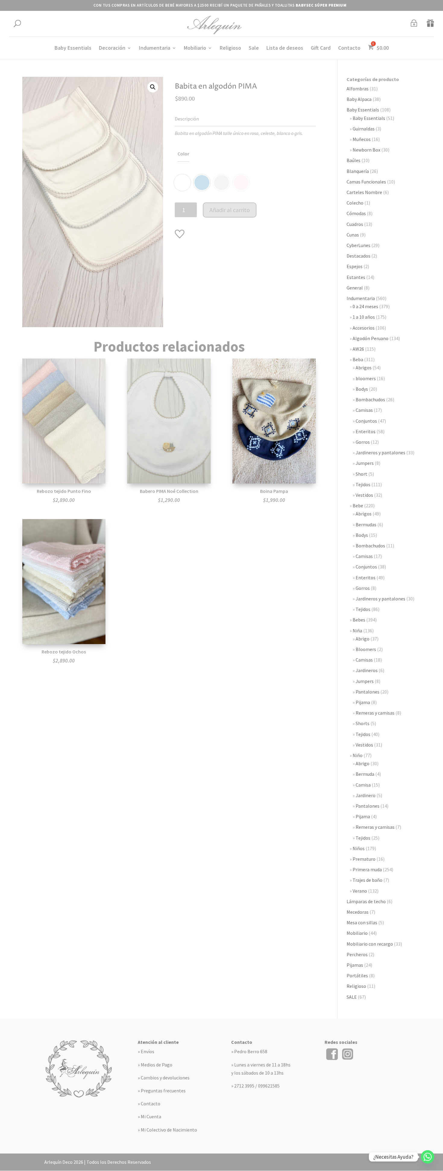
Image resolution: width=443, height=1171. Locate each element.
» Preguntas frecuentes (162, 1091)
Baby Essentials (73, 48)
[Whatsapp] (427, 1156)
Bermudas (366, 524)
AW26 (358, 349)
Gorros (363, 442)
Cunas (353, 235)
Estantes (356, 277)
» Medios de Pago (155, 1065)
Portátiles (357, 975)
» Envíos (146, 1051)
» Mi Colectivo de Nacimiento (167, 1130)
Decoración (112, 48)
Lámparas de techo (366, 901)
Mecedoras (358, 912)
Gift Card (321, 48)
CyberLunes (358, 245)
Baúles (353, 160)
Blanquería (358, 171)
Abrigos (364, 368)
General (355, 288)
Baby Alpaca (359, 99)
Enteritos (365, 431)
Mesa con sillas (362, 922)
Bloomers (366, 649)
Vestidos (364, 495)
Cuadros (355, 224)
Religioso (230, 48)
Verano (360, 891)
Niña (357, 631)
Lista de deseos (284, 48)
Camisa (363, 785)
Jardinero (365, 795)
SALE (352, 997)
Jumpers (365, 463)
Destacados (358, 256)
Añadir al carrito (229, 210)
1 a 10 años (364, 317)
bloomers (366, 378)
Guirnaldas (364, 129)
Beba (358, 359)
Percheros (357, 954)
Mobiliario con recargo (370, 944)
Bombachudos (370, 399)
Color (183, 154)
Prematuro (364, 859)
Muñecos (362, 139)
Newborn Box (366, 150)
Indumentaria (154, 48)
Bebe (358, 506)
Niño (358, 755)
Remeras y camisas (375, 713)
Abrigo (362, 639)
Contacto (349, 48)
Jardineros (367, 670)
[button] (152, 87)
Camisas (364, 410)
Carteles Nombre (364, 192)
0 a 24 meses (365, 306)
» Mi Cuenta (149, 1116)
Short (361, 474)
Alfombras (358, 89)
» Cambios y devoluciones (164, 1078)
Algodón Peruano (370, 338)
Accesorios (364, 328)
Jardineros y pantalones (380, 452)
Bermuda (365, 774)
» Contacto (149, 1104)
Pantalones (367, 692)
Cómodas (356, 213)
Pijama (363, 702)
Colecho (355, 203)
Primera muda (367, 869)
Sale (254, 48)
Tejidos (363, 484)
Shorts (362, 723)
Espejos (355, 266)
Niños (359, 848)
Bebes (359, 620)
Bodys (362, 389)
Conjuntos (366, 421)
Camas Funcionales (366, 182)
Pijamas (355, 965)
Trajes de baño (367, 880)
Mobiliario (195, 48)
